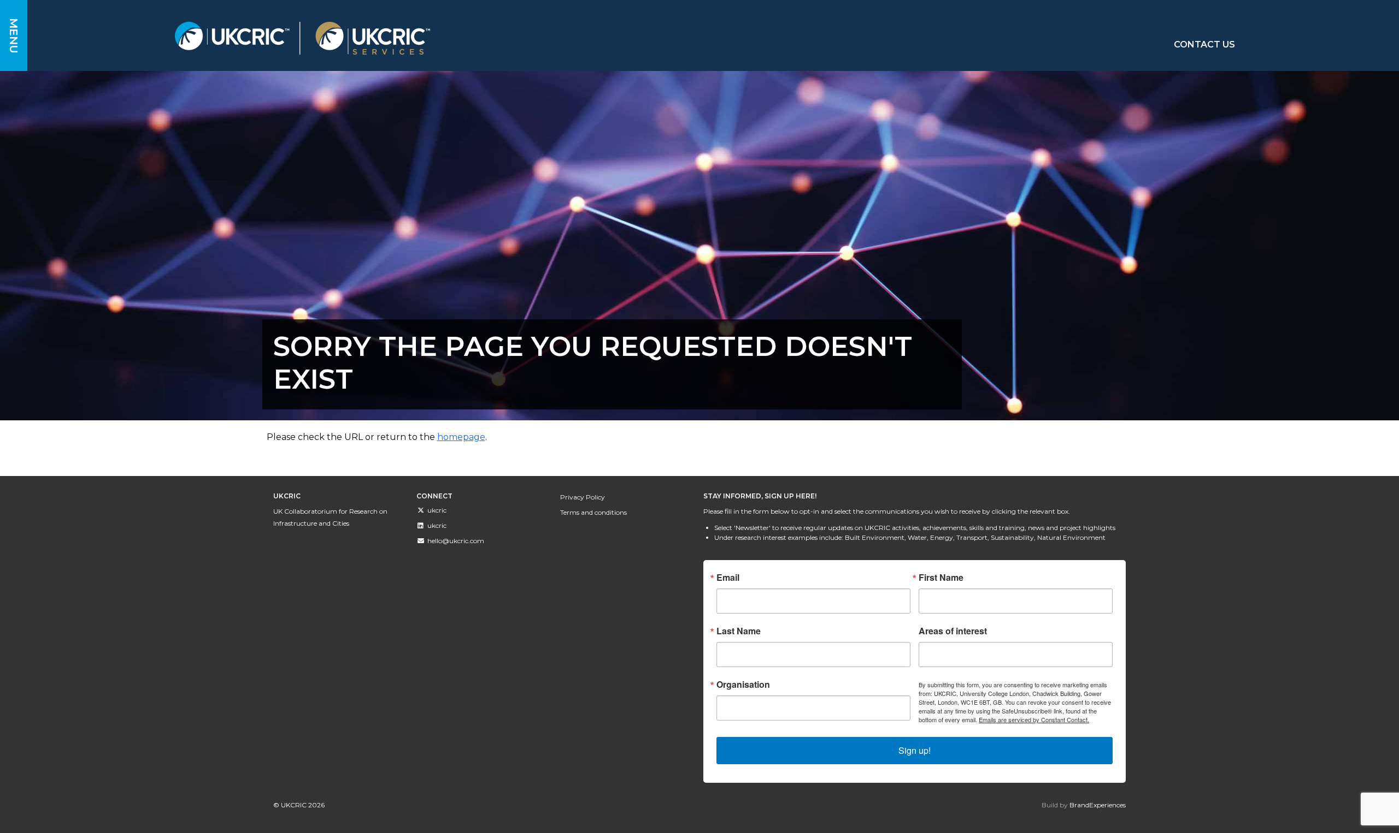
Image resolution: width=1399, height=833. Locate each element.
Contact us (1204, 44)
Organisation (743, 684)
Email (727, 577)
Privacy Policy (582, 497)
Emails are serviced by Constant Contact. (1034, 719)
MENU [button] (13, 35)
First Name (941, 577)
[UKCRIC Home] (486, 38)
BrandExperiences (1097, 805)
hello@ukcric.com (455, 541)
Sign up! (914, 750)
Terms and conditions (593, 512)
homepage (461, 437)
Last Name (738, 631)
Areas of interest (953, 631)
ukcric (436, 510)
